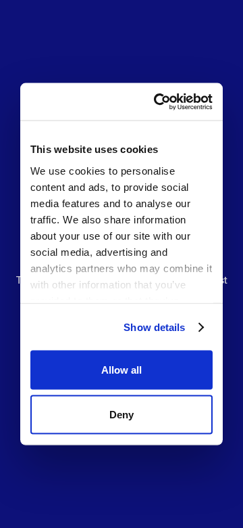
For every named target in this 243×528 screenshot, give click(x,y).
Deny (121, 414)
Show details (154, 327)
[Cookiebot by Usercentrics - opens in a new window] (161, 101)
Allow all (121, 370)
